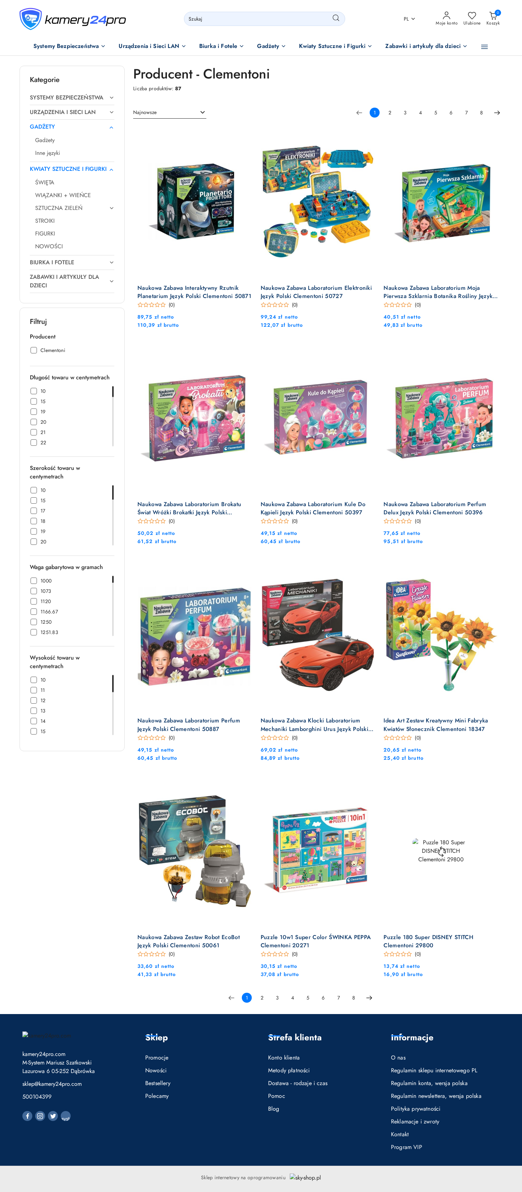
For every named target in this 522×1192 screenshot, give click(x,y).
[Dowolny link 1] (66, 1116)
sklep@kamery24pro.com (52, 1084)
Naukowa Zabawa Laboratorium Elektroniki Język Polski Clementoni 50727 (316, 292)
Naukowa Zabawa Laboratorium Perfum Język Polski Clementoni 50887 (188, 724)
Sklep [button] (156, 1037)
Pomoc (276, 1096)
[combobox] (169, 113)
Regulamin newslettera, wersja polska (436, 1096)
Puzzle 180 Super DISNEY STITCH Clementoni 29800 (428, 941)
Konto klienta (284, 1057)
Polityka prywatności (415, 1109)
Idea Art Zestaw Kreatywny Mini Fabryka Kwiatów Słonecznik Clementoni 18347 (436, 724)
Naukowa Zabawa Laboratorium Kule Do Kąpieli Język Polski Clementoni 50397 (313, 508)
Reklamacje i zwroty (415, 1121)
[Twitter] (53, 1116)
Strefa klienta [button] (295, 1037)
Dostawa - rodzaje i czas (297, 1083)
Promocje (156, 1057)
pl (406, 18)
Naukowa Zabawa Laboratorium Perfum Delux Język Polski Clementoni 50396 (435, 508)
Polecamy (157, 1096)
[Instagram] (40, 1116)
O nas (398, 1057)
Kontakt (400, 1134)
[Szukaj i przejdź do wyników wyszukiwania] (336, 18)
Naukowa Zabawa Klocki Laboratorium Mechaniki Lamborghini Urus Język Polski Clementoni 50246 (314, 724)
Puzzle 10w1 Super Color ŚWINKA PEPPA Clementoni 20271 (316, 941)
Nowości (156, 1070)
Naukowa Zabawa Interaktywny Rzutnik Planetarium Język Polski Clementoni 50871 (194, 292)
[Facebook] (27, 1116)
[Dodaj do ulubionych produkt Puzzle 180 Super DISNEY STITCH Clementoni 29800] (490, 783)
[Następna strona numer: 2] (497, 113)
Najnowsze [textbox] (145, 112)
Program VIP (406, 1147)
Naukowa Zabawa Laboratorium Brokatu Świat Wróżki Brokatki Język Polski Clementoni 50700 (189, 508)
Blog (273, 1109)
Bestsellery (157, 1083)
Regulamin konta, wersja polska (429, 1083)
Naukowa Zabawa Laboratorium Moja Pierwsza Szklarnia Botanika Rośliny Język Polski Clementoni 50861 (438, 292)
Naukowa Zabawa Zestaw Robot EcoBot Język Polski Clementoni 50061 (188, 941)
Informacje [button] (412, 1037)
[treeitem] (72, 98)
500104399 (36, 1097)
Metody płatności (289, 1070)
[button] (70, 47)
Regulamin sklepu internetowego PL (434, 1070)
